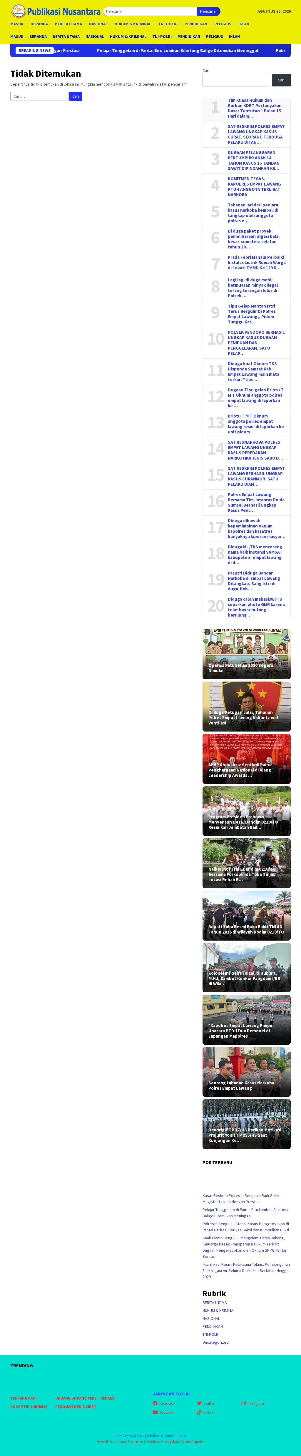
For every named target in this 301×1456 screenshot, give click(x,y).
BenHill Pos (106, 1441)
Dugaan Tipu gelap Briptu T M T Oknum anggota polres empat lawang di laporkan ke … (256, 397)
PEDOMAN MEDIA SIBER (75, 1406)
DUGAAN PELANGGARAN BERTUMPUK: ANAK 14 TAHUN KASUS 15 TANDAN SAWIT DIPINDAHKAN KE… (254, 160)
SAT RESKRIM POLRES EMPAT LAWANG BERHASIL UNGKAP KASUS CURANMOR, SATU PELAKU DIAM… (256, 476)
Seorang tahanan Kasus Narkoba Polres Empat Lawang (241, 1085)
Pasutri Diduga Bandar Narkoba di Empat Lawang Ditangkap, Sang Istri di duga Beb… (254, 581)
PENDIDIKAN (213, 1326)
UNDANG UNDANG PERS (76, 1398)
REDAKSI (108, 1398)
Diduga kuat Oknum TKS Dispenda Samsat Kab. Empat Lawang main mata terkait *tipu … (253, 371)
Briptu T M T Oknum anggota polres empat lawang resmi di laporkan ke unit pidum (256, 424)
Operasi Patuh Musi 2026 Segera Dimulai (240, 668)
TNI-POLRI (211, 1334)
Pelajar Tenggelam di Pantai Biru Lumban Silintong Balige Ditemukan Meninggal (135, 50)
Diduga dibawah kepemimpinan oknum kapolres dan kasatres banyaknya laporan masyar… (256, 528)
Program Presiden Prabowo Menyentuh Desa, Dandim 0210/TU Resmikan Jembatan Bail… (243, 822)
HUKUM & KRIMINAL (219, 1310)
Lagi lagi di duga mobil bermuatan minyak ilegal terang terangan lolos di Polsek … (253, 287)
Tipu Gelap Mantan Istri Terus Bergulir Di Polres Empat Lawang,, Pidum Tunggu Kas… (252, 314)
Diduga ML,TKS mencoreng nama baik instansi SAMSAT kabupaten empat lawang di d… (255, 554)
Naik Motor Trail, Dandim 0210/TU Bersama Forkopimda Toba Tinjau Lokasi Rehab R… (242, 874)
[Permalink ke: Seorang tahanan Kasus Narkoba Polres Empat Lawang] (247, 1072)
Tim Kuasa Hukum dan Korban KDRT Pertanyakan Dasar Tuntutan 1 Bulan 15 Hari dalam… (255, 108)
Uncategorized (216, 1342)
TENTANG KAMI (23, 1398)
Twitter (208, 1403)
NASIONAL (211, 1318)
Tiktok (208, 1412)
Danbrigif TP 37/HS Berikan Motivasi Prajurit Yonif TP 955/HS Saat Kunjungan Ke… (244, 1135)
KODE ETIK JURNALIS (29, 1406)
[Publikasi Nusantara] (56, 11)
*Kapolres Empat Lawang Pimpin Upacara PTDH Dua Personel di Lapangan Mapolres (241, 1031)
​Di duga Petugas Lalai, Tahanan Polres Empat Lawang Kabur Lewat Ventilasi (243, 718)
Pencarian (209, 11)
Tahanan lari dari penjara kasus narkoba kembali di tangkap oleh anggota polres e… (253, 212)
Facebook (167, 1403)
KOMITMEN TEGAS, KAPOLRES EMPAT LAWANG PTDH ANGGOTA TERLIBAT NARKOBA (254, 186)
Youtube (166, 1412)
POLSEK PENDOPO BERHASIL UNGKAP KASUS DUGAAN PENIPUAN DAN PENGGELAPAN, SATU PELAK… (256, 343)
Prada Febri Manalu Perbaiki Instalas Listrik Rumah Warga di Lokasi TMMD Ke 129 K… (257, 263)
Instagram (256, 1403)
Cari (206, 70)
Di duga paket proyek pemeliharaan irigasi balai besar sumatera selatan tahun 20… (254, 239)
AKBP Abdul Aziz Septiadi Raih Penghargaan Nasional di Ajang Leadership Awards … (239, 770)
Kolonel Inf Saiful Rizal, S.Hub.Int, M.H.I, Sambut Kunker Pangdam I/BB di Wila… (244, 978)
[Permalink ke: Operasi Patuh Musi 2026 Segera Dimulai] (247, 654)
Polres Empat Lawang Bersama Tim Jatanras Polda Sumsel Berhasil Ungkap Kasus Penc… (256, 502)
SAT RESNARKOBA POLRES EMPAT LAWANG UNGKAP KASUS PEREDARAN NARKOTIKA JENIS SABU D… (255, 450)
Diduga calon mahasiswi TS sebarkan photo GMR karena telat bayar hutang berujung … (256, 607)
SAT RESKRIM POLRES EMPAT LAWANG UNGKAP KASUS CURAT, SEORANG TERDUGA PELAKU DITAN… (256, 134)
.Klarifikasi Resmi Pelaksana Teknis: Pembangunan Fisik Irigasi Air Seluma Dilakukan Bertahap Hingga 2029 (246, 1270)
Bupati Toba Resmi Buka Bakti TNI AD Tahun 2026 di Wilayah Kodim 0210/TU (246, 929)
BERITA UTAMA (215, 1302)
